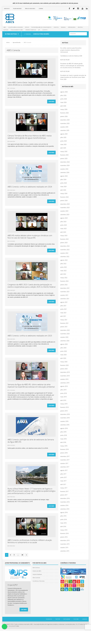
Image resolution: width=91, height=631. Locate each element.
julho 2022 (63, 263)
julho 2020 (63, 348)
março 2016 (63, 530)
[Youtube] (82, 8)
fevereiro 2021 (64, 323)
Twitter (57, 619)
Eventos (56, 27)
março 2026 (63, 109)
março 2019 (63, 404)
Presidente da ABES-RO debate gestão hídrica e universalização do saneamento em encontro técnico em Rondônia (72, 65)
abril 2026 (63, 106)
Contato (44, 30)
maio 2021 (63, 313)
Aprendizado (71, 27)
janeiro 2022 (63, 285)
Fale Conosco (36, 567)
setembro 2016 (64, 509)
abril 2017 (63, 484)
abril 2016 (63, 526)
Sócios (27, 27)
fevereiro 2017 (64, 491)
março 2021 (63, 320)
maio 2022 (63, 270)
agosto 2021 (64, 302)
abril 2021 (63, 316)
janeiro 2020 (63, 369)
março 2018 (63, 446)
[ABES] (16, 18)
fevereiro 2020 (64, 365)
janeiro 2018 (63, 453)
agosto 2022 (64, 260)
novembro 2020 (64, 334)
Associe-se (6, 8)
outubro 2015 (64, 547)
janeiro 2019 (63, 411)
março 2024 (63, 193)
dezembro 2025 (65, 120)
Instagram (66, 619)
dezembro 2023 (65, 204)
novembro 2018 (64, 418)
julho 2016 (63, 516)
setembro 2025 (64, 130)
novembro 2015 (64, 544)
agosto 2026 (64, 92)
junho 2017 (63, 477)
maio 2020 (63, 355)
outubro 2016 (64, 505)
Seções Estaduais (37, 574)
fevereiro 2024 (64, 197)
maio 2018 (63, 439)
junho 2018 (63, 435)
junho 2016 (63, 519)
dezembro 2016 (65, 498)
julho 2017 (63, 474)
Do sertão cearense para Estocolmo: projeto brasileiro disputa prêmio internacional (71, 50)
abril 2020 (63, 358)
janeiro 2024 (63, 200)
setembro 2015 (64, 551)
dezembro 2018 (65, 414)
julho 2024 (63, 179)
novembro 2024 (64, 165)
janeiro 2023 (63, 242)
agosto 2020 (64, 344)
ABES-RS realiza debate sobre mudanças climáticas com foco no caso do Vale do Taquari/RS (30, 236)
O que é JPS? (13, 585)
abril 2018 (63, 442)
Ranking (63, 27)
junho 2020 (63, 351)
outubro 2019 (64, 379)
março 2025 (63, 151)
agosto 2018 (64, 428)
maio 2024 (63, 186)
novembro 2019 (64, 376)
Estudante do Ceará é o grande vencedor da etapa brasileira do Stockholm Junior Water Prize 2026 (73, 77)
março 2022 (63, 277)
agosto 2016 (64, 512)
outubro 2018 (64, 421)
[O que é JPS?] (18, 580)
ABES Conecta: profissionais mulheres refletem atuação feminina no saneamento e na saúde (30, 541)
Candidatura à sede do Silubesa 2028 (71, 56)
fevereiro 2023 (64, 239)
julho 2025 (63, 137)
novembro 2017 (64, 460)
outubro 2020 (64, 337)
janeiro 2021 (63, 327)
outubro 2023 (64, 211)
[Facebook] (69, 8)
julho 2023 (63, 221)
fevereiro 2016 (64, 533)
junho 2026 (63, 99)
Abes (4, 27)
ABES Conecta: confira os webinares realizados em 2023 (30, 335)
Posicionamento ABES (17, 30)
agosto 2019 (64, 386)
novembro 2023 (64, 207)
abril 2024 (63, 190)
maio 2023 (63, 228)
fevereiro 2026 (64, 113)
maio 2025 (63, 144)
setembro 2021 (64, 298)
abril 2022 (63, 274)
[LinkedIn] (87, 8)
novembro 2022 (64, 249)
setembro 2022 (64, 256)
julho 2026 (63, 95)
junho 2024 (63, 183)
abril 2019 (63, 400)
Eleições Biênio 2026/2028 (15, 27)
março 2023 (63, 235)
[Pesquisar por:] (78, 33)
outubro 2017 (64, 463)
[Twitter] (74, 8)
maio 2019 (63, 397)
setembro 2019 (64, 383)
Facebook (49, 619)
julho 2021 (63, 306)
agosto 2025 (64, 134)
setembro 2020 (64, 341)
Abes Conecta (36, 577)
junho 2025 (63, 141)
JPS (39, 30)
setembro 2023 (64, 214)
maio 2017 (63, 481)
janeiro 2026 (63, 116)
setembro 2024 (64, 172)
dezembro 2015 (65, 540)
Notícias (5, 30)
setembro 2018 (64, 425)
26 (22, 555)
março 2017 (63, 488)
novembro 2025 (64, 123)
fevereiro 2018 (64, 449)
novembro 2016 (64, 502)
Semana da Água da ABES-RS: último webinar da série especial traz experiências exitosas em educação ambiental (31, 385)
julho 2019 (63, 390)
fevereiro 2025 (64, 155)
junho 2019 (63, 393)
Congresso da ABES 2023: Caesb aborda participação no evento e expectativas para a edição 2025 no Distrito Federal (31, 285)
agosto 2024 (64, 176)
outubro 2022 (64, 253)
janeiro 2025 (63, 158)
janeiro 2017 (63, 495)
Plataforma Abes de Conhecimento (41, 27)
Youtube (76, 619)
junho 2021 (63, 309)
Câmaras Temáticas (30, 30)
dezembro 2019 (65, 372)
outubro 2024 (64, 169)
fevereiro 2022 (64, 281)
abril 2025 (63, 148)
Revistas (80, 27)
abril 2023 (63, 232)
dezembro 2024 (65, 162)
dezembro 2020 (65, 330)
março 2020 (63, 362)
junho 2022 (63, 267)
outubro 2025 (64, 127)
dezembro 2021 (65, 288)
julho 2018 (63, 432)
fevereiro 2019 (64, 407)
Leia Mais (51, 101)
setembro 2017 (64, 467)
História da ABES (37, 571)
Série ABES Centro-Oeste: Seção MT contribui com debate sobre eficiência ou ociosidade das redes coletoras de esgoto (31, 83)
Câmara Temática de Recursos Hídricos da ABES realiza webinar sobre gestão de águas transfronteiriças (30, 136)
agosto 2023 (64, 218)
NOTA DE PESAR (64, 60)
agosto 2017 (64, 470)
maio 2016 (63, 523)
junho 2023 (63, 225)
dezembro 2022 (65, 246)
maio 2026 (63, 102)
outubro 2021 (64, 295)
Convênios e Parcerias (38, 581)
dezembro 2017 (65, 456)
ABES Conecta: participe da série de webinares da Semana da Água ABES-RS (31, 440)
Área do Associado (30, 8)
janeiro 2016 (63, 537)
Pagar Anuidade (17, 8)
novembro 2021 (64, 291)
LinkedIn (84, 619)
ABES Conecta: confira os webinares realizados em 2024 (30, 187)
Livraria (41, 8)
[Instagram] (78, 8)
